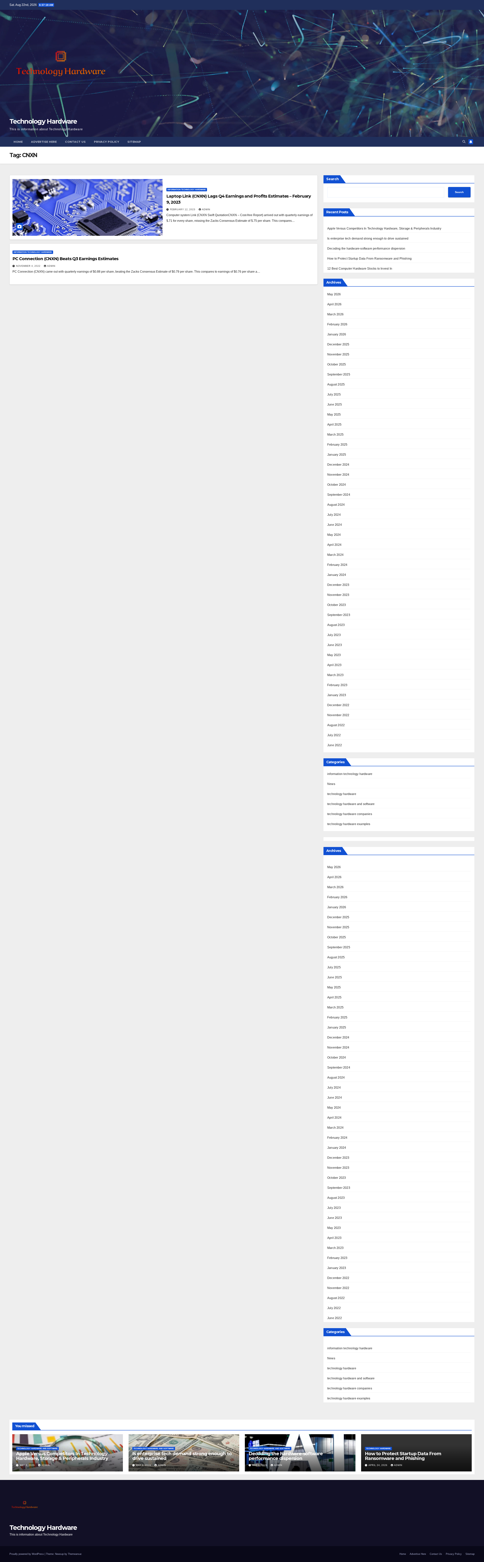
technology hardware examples (348, 824)
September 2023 (338, 615)
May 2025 (334, 414)
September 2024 (338, 494)
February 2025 (337, 444)
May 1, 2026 (260, 1465)
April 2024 (334, 544)
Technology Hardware (43, 121)
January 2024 (336, 574)
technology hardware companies (349, 814)
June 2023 (334, 645)
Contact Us (75, 141)
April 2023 (334, 665)
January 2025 (336, 454)
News (331, 784)
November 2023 (338, 594)
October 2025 (336, 364)
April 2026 (334, 304)
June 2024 (334, 524)
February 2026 (337, 324)
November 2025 (338, 354)
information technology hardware (187, 189)
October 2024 (336, 484)
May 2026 (334, 294)
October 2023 (336, 604)
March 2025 (335, 434)
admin (206, 209)
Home (18, 141)
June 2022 (334, 745)
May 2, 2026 (144, 1465)
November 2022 (338, 715)
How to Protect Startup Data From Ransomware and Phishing (369, 258)
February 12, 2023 (183, 209)
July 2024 (334, 514)
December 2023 (338, 584)
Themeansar (74, 1554)
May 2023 (334, 655)
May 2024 (334, 534)
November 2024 (338, 474)
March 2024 (335, 554)
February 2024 (337, 564)
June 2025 (334, 404)
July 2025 (334, 394)
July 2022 (334, 735)
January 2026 (336, 334)
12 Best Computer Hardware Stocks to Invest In (359, 268)
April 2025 (334, 424)
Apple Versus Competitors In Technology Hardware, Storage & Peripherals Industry (384, 228)
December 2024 (338, 464)
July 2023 (334, 635)
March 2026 (335, 314)
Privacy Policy (106, 141)
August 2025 (336, 384)
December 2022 (338, 705)
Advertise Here (44, 141)
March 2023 (335, 675)
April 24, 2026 (378, 1465)
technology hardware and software (351, 804)
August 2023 (336, 625)
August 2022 (336, 725)
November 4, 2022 (28, 266)
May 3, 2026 (28, 1465)
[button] (463, 141)
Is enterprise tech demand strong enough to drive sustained (368, 238)
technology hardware (341, 794)
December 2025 (338, 344)
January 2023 (336, 695)
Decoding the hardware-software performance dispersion (366, 248)
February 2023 (337, 685)
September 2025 (338, 374)
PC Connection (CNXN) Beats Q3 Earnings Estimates (65, 258)
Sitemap (134, 141)
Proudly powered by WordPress (27, 1554)
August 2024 (336, 504)
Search (332, 179)
